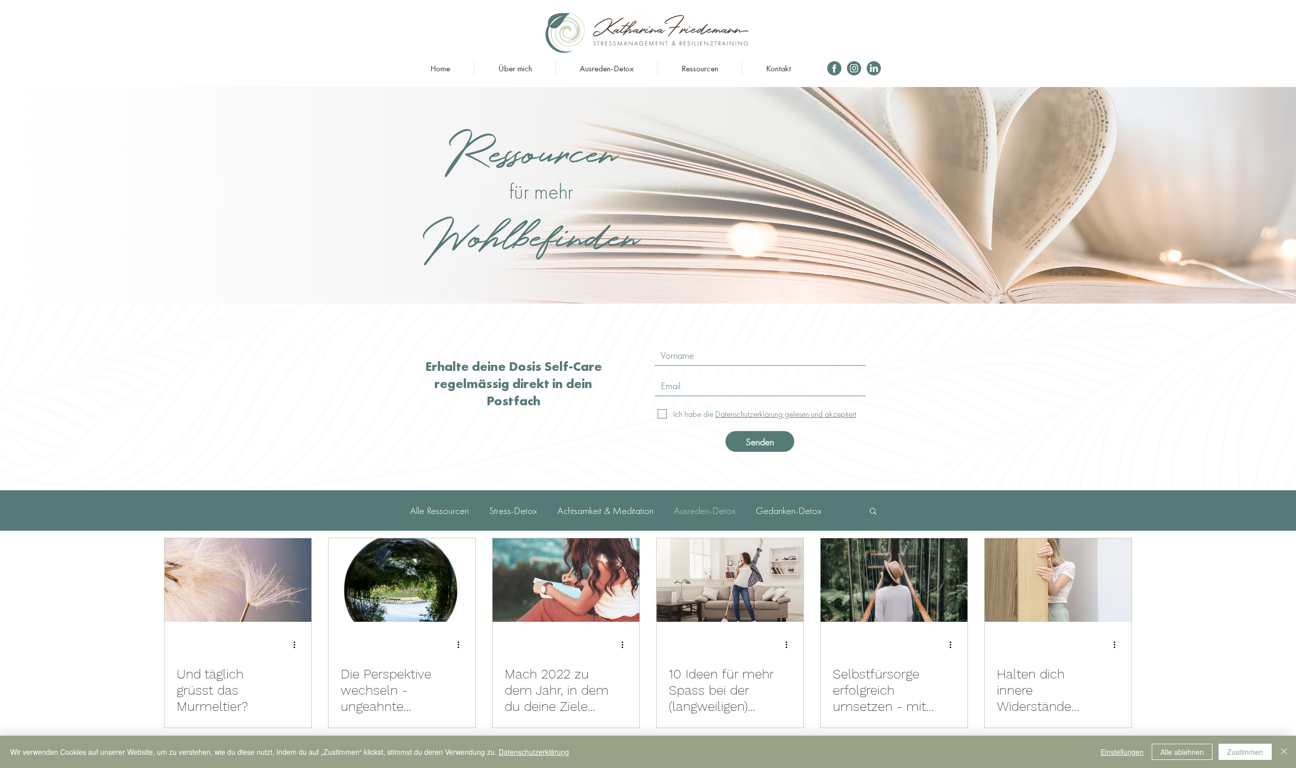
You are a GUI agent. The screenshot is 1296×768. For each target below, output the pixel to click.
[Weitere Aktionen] (298, 644)
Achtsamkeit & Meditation (605, 510)
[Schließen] (1284, 752)
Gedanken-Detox (789, 510)
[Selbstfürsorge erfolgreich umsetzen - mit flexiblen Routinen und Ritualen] (894, 580)
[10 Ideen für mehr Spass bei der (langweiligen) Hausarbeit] (730, 580)
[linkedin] (874, 68)
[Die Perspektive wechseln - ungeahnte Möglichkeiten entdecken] (402, 580)
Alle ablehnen (1182, 752)
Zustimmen (1245, 752)
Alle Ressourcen (439, 510)
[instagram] (854, 68)
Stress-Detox (513, 510)
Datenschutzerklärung (534, 752)
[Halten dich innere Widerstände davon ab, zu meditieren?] (1058, 580)
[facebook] (834, 68)
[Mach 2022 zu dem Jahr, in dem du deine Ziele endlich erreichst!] (566, 580)
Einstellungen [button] (1122, 752)
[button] (873, 511)
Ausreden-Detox (705, 510)
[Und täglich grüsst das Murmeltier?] (238, 580)
